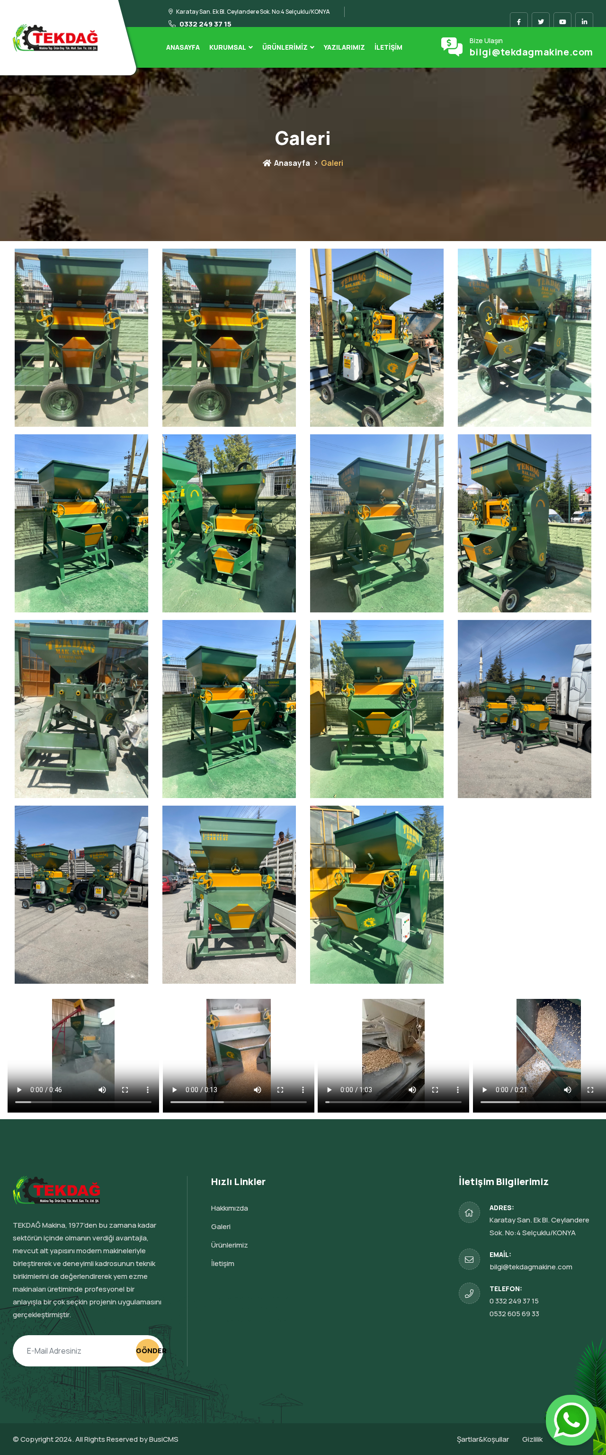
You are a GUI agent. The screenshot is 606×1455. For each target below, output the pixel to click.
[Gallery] (81, 337)
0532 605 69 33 (514, 1314)
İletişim (388, 47)
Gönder (148, 1351)
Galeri (221, 1226)
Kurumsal (227, 47)
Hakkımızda (229, 1208)
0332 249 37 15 (205, 24)
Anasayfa (183, 47)
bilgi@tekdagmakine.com (531, 52)
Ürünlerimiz (285, 47)
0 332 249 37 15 (514, 1301)
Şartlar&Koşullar (483, 1439)
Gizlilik (532, 1439)
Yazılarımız (344, 47)
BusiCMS (163, 1439)
